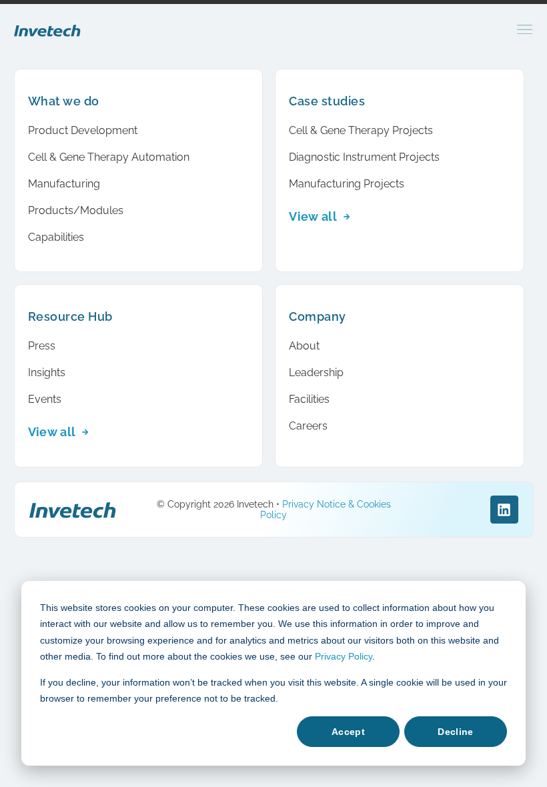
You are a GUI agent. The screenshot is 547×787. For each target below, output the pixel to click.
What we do (63, 101)
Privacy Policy (343, 656)
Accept (348, 731)
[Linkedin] (504, 510)
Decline (455, 731)
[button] (525, 30)
